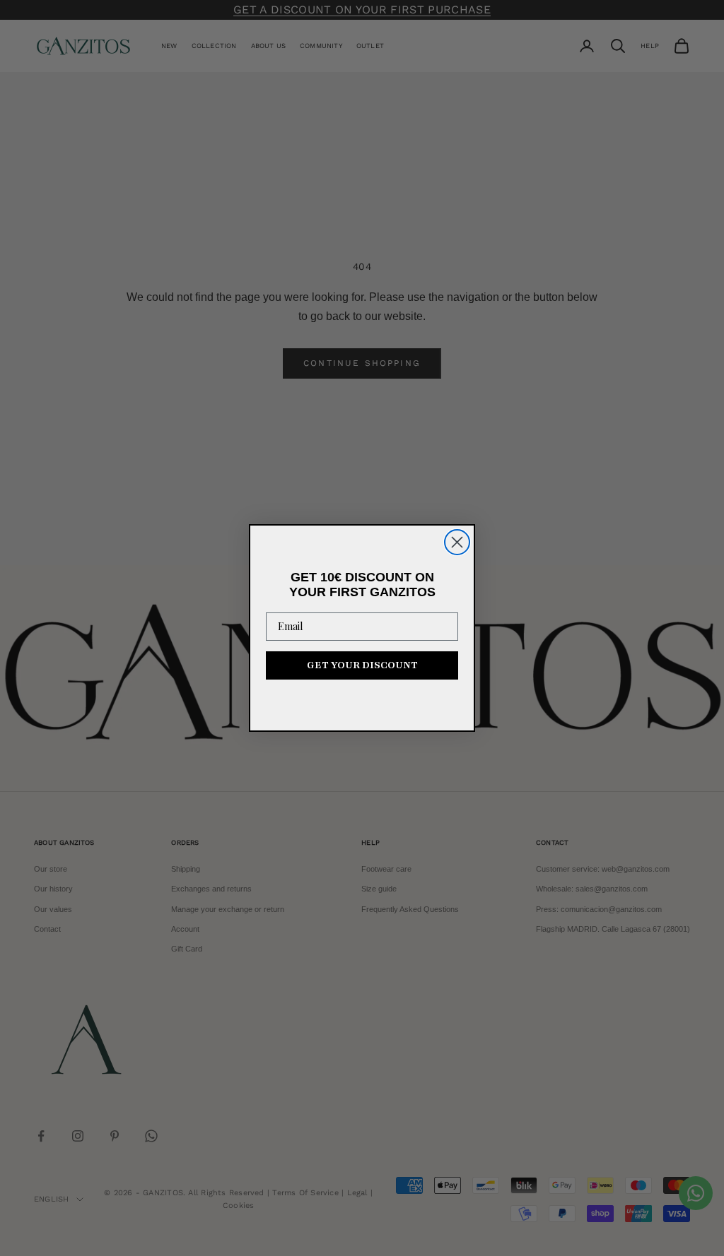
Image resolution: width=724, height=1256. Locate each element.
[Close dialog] (457, 542)
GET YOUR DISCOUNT (362, 665)
